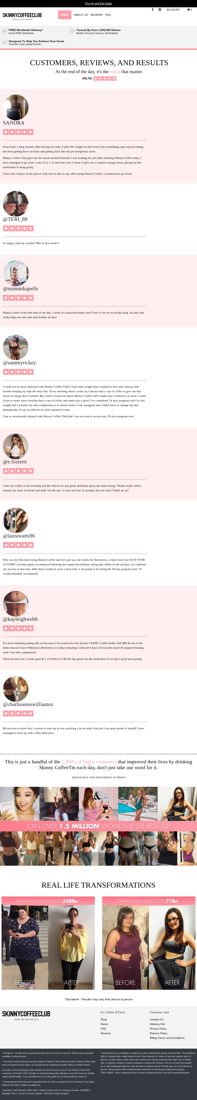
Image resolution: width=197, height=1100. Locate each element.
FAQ (108, 14)
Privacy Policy (158, 1028)
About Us (81, 14)
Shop (104, 1019)
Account (173, 9)
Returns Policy (158, 1033)
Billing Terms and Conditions (167, 1038)
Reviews (96, 14)
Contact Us (156, 1019)
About (104, 1024)
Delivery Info (157, 1024)
